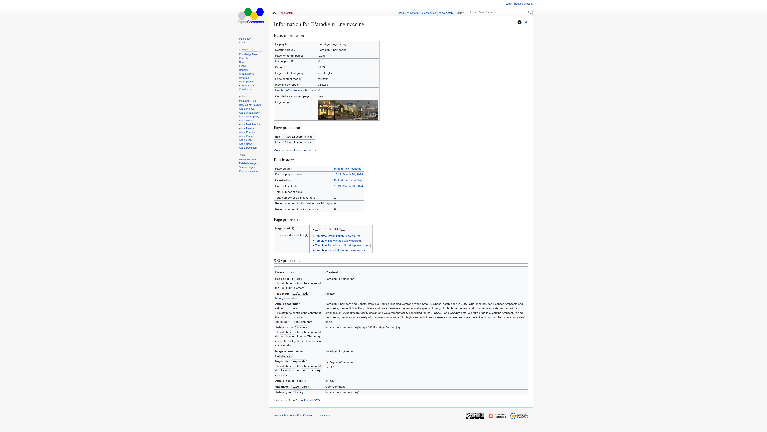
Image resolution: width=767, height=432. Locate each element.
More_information (286, 298)
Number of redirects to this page (295, 90)
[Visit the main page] (251, 16)
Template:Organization (329, 235)
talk (347, 168)
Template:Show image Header (334, 245)
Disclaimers (323, 415)
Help (525, 22)
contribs (356, 168)
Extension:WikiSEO (308, 400)
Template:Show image (329, 240)
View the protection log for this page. (297, 150)
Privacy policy (280, 415)
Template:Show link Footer (332, 250)
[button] (461, 12)
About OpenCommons (302, 415)
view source (353, 235)
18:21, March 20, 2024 (348, 174)
